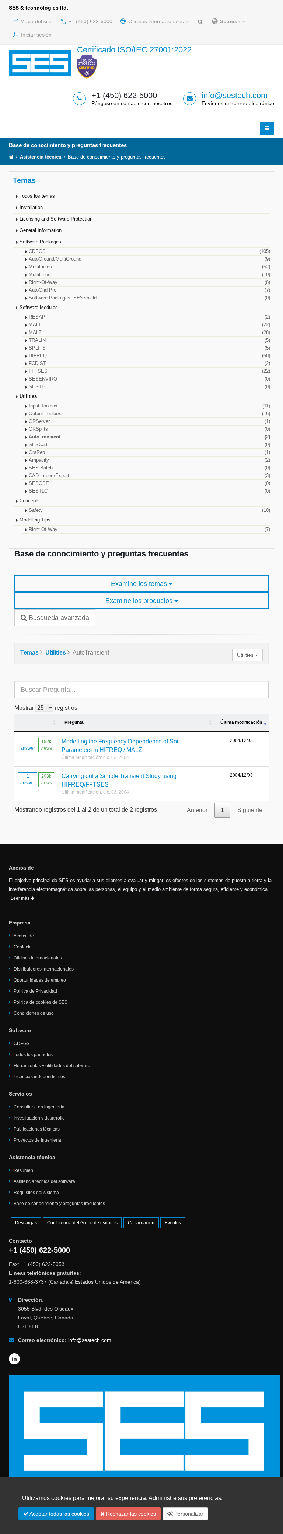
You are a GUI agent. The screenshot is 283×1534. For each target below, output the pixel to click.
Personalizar (188, 1514)
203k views (46, 779)
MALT (149, 324)
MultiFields (149, 267)
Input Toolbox (149, 406)
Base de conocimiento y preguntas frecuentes (59, 1203)
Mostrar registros (45, 708)
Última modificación (241, 722)
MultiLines (149, 274)
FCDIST (149, 363)
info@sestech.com (235, 95)
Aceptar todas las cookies (58, 1514)
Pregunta (74, 722)
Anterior (197, 810)
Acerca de (24, 935)
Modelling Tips (35, 520)
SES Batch (149, 468)
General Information (41, 230)
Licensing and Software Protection (56, 219)
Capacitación (141, 1222)
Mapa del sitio (36, 21)
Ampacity (149, 460)
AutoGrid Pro (149, 290)
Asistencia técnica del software (44, 1181)
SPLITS (149, 348)
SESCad (149, 444)
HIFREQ (149, 355)
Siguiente (249, 810)
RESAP (149, 317)
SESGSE (149, 483)
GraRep (149, 452)
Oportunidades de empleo (40, 980)
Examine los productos (139, 600)
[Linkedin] (14, 1358)
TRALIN (149, 340)
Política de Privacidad (35, 991)
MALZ (149, 332)
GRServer (149, 421)
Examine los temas (140, 583)
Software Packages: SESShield (149, 298)
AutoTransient (149, 437)
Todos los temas (37, 196)
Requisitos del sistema (36, 1192)
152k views (46, 745)
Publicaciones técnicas (37, 1129)
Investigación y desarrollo (39, 1118)
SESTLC (149, 386)
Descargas (26, 1222)
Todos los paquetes (33, 1054)
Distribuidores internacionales (44, 969)
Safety (149, 510)
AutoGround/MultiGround (149, 259)
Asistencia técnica (40, 157)
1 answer (27, 745)
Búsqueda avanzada (58, 617)
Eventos (173, 1222)
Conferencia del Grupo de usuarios (82, 1222)
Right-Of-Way (149, 282)
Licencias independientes (39, 1076)
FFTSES (149, 371)
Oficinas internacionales (156, 21)
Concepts (30, 500)
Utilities (28, 396)
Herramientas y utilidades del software (52, 1065)
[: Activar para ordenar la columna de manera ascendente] (36, 723)
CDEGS (149, 251)
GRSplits (149, 429)
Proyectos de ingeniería (37, 1140)
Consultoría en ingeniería (39, 1107)
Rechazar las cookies (130, 1514)
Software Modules (39, 307)
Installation (31, 207)
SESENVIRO (149, 379)
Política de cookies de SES (40, 1002)
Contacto (23, 947)
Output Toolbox (149, 413)
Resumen (23, 1170)
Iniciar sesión (36, 35)
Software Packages (40, 241)
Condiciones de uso (34, 1013)
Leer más (21, 898)
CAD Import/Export (149, 475)
